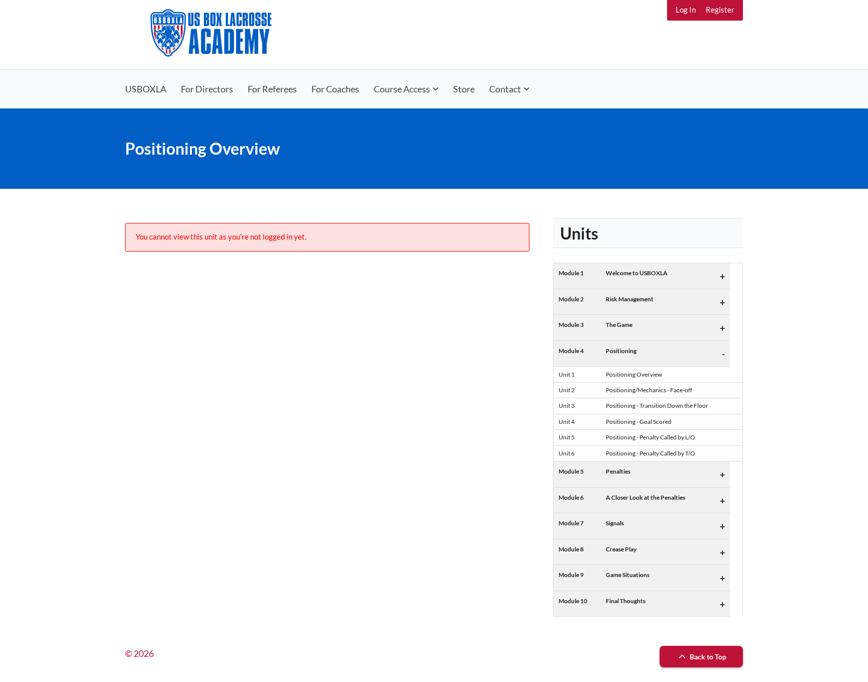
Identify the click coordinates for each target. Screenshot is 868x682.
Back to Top (707, 656)
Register (720, 9)
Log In (686, 9)
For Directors (207, 88)
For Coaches (335, 88)
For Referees (272, 88)
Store (464, 88)
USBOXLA (145, 88)
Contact (505, 88)
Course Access (402, 88)
